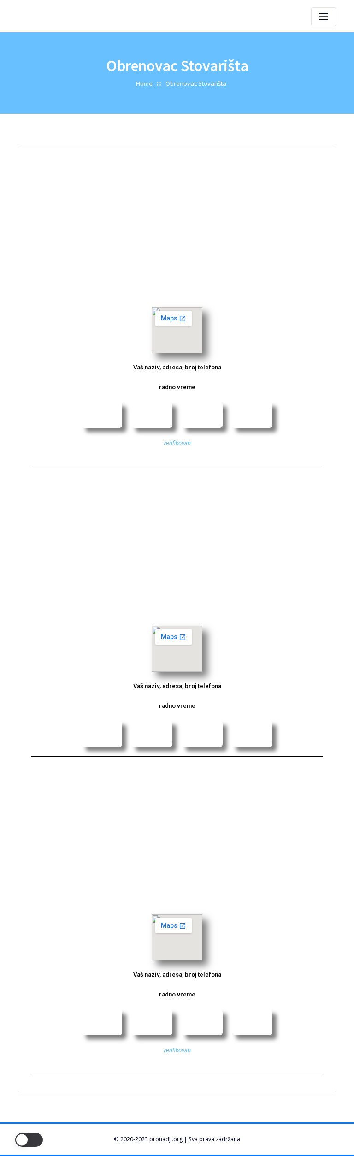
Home (144, 83)
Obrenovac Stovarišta (195, 83)
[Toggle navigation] (323, 16)
